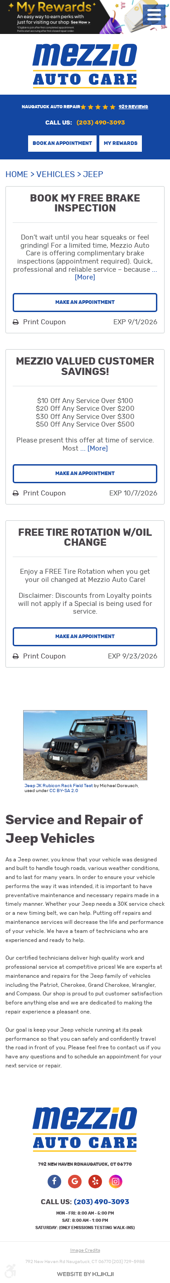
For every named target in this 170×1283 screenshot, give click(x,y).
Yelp (95, 1181)
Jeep (93, 174)
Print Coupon (43, 322)
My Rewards (120, 143)
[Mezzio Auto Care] (85, 66)
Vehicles (55, 174)
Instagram (115, 1181)
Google (75, 1181)
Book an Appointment (62, 143)
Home (16, 174)
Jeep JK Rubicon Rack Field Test (58, 785)
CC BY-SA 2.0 (63, 790)
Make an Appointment (85, 302)
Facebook (54, 1181)
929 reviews (133, 107)
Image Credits (85, 1250)
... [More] (93, 448)
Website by (85, 1274)
